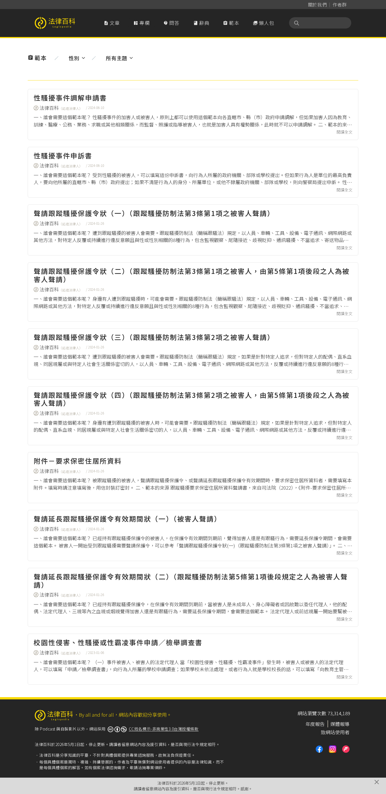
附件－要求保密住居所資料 (78, 461)
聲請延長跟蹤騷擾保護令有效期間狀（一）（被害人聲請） (127, 518)
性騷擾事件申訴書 (63, 155)
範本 (231, 22)
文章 (112, 22)
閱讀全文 (344, 132)
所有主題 (116, 58)
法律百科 (61, 107)
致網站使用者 (335, 732)
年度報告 (315, 723)
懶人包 (263, 22)
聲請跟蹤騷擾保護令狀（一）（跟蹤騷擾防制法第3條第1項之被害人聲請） (154, 213)
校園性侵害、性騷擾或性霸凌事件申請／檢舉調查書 (118, 642)
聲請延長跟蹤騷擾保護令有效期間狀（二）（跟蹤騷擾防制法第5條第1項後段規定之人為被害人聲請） (191, 580)
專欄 (141, 22)
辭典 (201, 22)
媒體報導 (340, 723)
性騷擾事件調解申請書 (70, 97)
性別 (74, 58)
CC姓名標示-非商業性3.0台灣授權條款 (164, 729)
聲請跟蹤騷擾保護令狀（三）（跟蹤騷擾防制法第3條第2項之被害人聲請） (154, 337)
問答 (171, 22)
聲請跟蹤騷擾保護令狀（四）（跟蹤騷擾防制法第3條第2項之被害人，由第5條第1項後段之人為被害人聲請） (192, 399)
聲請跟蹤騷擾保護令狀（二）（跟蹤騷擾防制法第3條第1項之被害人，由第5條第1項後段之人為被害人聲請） (192, 275)
